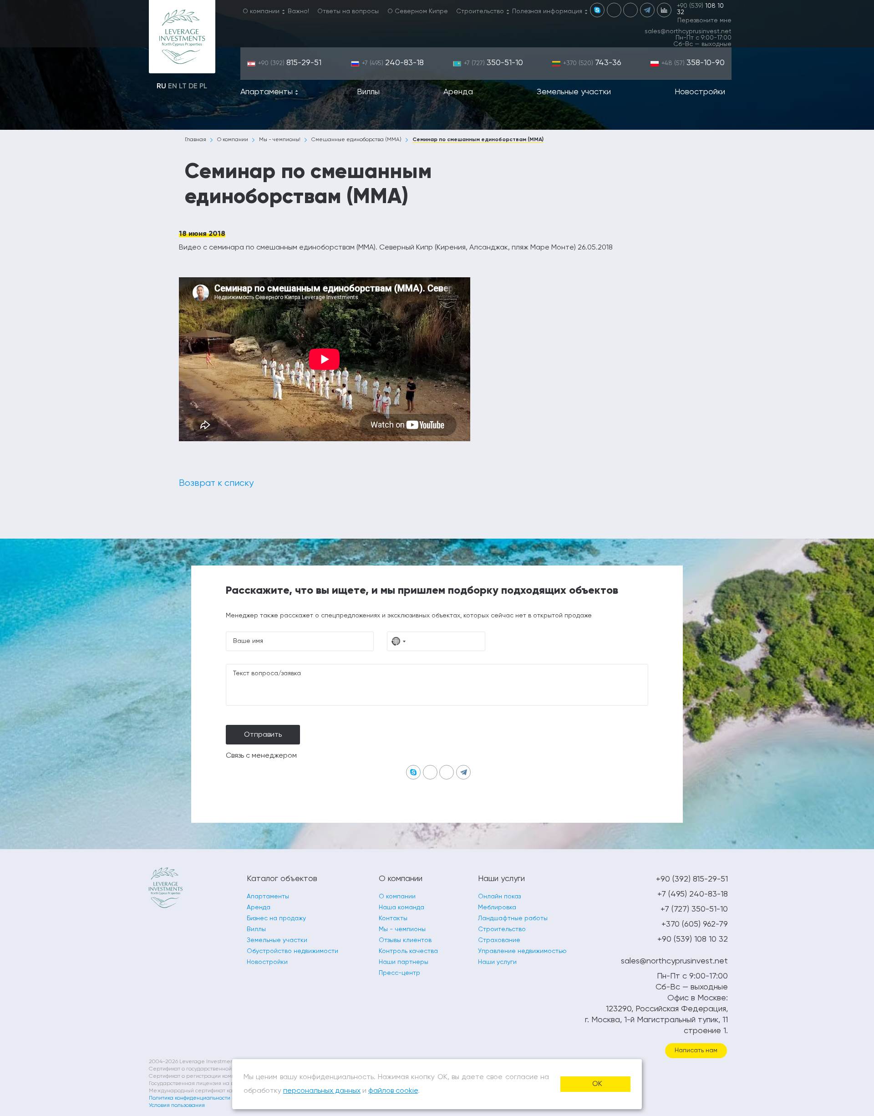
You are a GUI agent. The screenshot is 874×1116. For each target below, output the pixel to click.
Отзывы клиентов (405, 940)
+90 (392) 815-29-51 (692, 879)
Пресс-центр (399, 973)
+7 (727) (493, 63)
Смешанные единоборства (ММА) (356, 140)
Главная (195, 140)
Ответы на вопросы (348, 11)
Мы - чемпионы (402, 929)
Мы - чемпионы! (279, 140)
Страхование (499, 940)
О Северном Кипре (417, 11)
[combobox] (398, 641)
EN (172, 86)
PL (203, 86)
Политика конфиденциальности (189, 1098)
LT (183, 86)
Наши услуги (497, 962)
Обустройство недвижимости (292, 951)
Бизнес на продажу (276, 918)
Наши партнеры (403, 962)
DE (193, 86)
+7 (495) (393, 63)
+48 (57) (693, 63)
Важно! (298, 11)
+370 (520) (592, 63)
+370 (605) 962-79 (694, 924)
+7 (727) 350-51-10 (694, 909)
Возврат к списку (216, 483)
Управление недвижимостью (522, 951)
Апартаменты (266, 92)
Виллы (368, 92)
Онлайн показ (499, 896)
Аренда (458, 92)
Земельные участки (574, 92)
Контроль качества (408, 951)
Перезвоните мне (704, 20)
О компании (261, 11)
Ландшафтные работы (513, 918)
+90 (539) (700, 9)
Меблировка (497, 907)
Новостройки (700, 92)
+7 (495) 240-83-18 (692, 894)
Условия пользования (177, 1105)
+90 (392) (289, 63)
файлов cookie (393, 1091)
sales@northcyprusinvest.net (688, 31)
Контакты (393, 918)
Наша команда (401, 907)
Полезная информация (547, 11)
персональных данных (322, 1091)
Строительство (480, 11)
